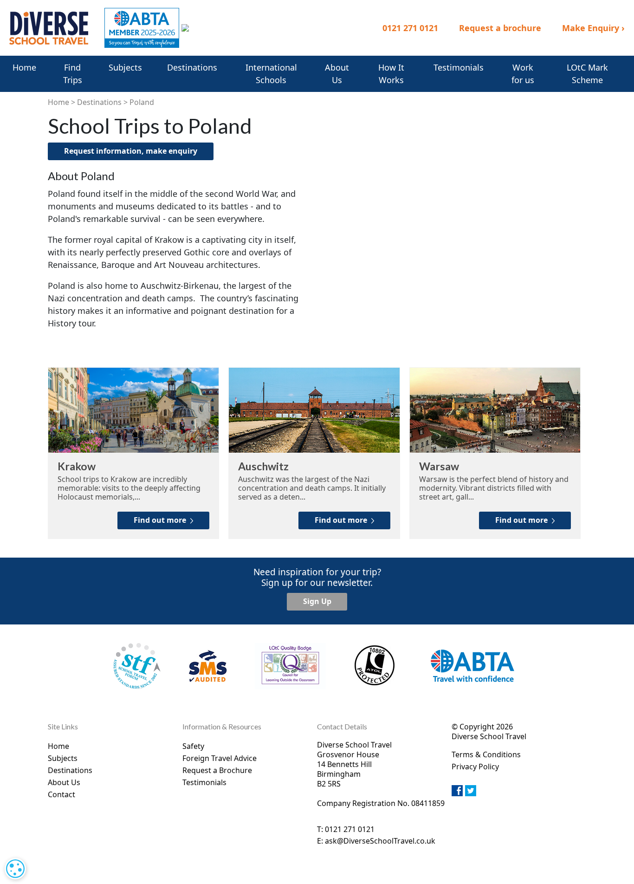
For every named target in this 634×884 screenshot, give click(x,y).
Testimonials (458, 67)
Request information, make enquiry (130, 151)
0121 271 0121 (410, 27)
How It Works (391, 73)
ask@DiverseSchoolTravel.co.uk (380, 841)
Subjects (125, 67)
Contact (61, 794)
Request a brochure (500, 27)
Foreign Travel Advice (219, 758)
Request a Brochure (217, 770)
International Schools (271, 73)
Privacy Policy (475, 766)
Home (24, 67)
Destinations (192, 67)
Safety (193, 746)
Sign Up (317, 601)
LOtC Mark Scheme (587, 73)
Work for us (522, 73)
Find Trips (72, 73)
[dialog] (15, 868)
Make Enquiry (593, 27)
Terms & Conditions (486, 754)
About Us (337, 73)
